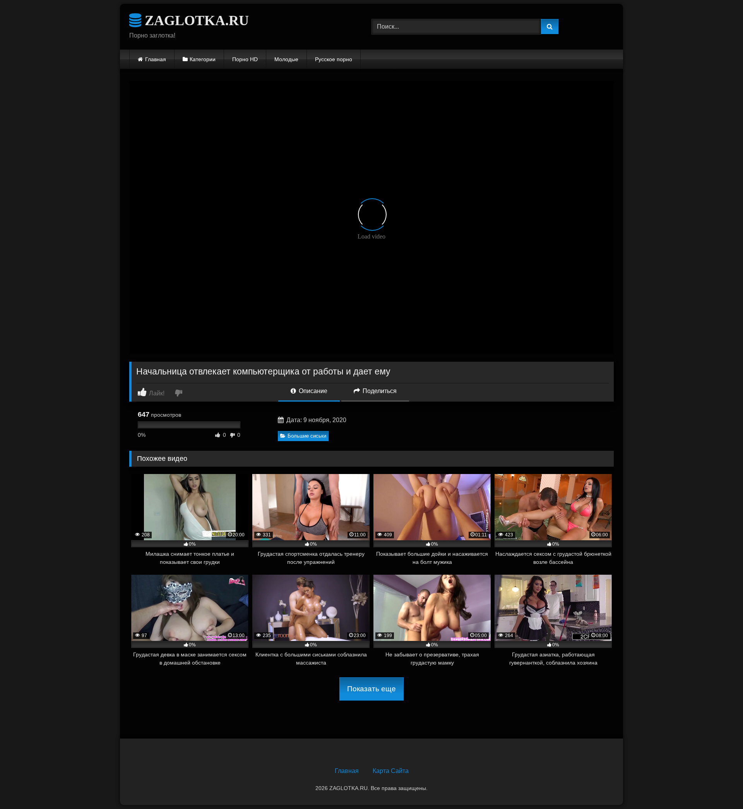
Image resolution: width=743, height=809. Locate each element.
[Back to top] (719, 786)
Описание (312, 391)
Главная (155, 59)
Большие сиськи (307, 436)
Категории (203, 59)
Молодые (286, 59)
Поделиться (379, 391)
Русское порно (333, 59)
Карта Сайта (391, 771)
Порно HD (245, 59)
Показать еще (371, 689)
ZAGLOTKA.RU (195, 20)
